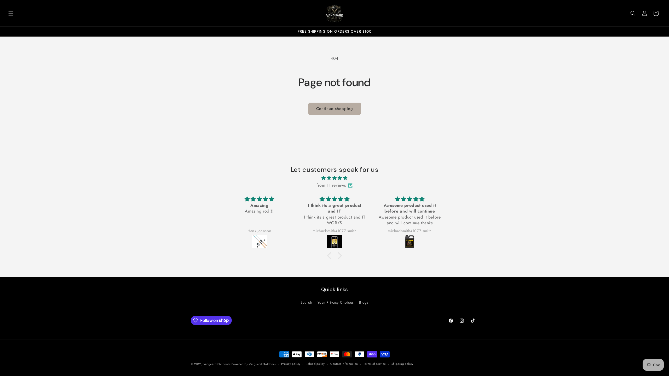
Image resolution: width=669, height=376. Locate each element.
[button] (11, 13)
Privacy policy (291, 364)
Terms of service (375, 364)
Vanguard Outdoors (217, 364)
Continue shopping (334, 108)
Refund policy (315, 364)
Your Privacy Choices (336, 302)
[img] (334, 178)
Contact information (344, 364)
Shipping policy (402, 364)
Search (306, 302)
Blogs (363, 302)
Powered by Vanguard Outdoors (254, 364)
